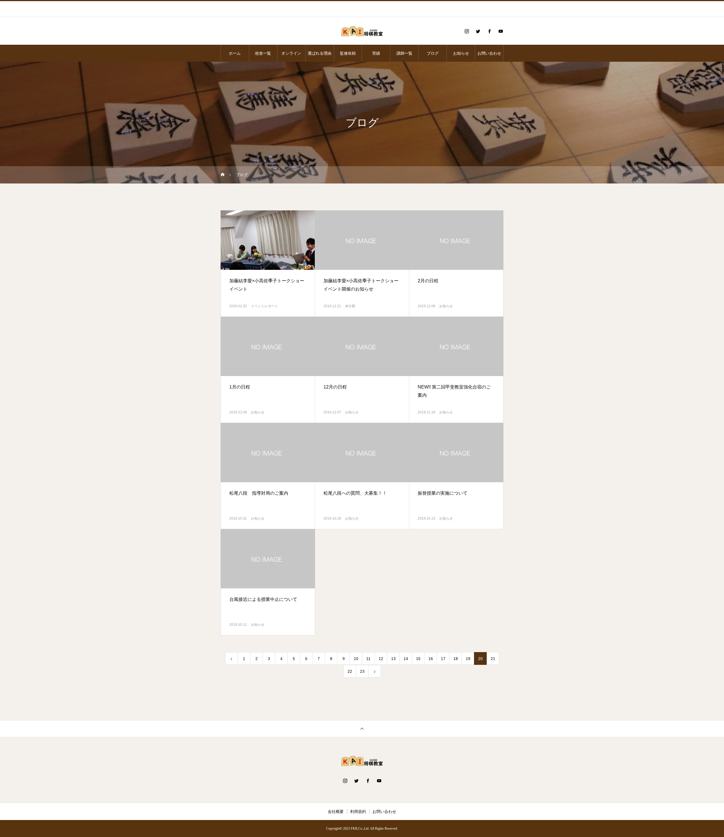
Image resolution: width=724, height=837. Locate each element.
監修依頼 (348, 53)
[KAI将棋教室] (362, 31)
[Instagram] (466, 31)
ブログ (433, 53)
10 (356, 658)
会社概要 (336, 811)
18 (455, 658)
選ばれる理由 (319, 53)
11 (368, 658)
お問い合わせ (489, 53)
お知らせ (461, 53)
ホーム (235, 53)
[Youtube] (500, 31)
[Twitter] (478, 31)
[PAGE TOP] (362, 728)
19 (468, 658)
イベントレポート (264, 306)
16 (430, 658)
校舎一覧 (263, 53)
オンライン (291, 53)
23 (362, 671)
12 (381, 658)
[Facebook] (489, 31)
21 (493, 658)
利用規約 (358, 811)
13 (393, 658)
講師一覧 (404, 53)
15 (418, 658)
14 (406, 658)
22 (350, 671)
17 (443, 658)
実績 (376, 53)
